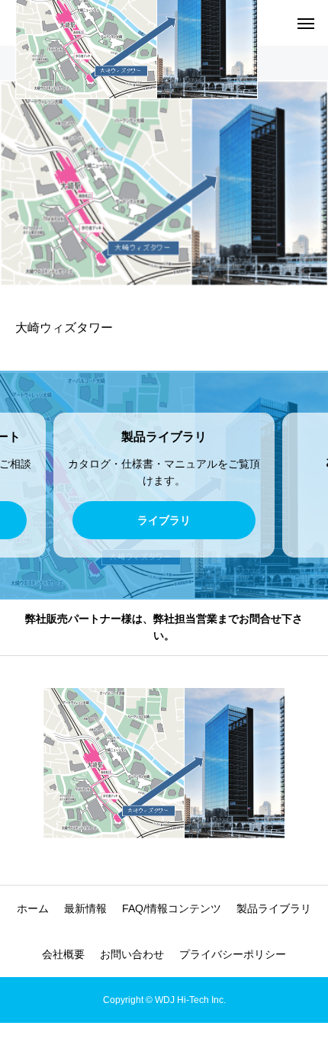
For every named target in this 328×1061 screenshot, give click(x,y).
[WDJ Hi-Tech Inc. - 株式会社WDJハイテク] (164, 762)
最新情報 (85, 908)
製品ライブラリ (273, 908)
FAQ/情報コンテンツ (171, 908)
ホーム (33, 908)
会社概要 (63, 954)
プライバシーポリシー (232, 954)
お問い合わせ (132, 954)
